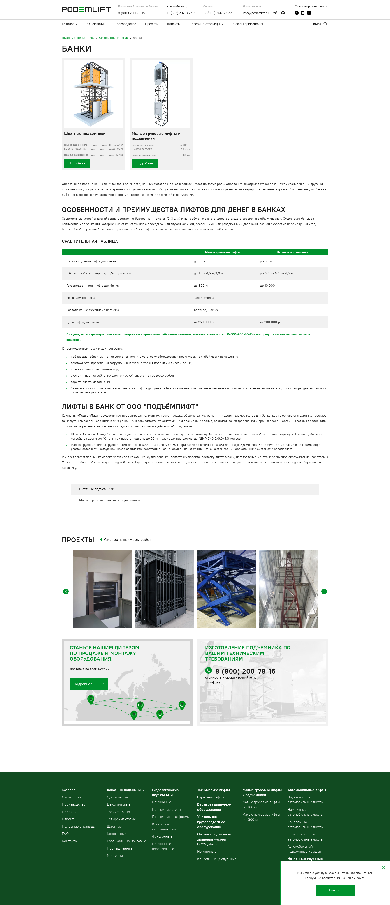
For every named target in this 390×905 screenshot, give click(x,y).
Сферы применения (248, 24)
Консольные (116, 834)
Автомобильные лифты (307, 790)
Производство (125, 24)
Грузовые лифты (210, 797)
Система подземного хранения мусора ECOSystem (214, 839)
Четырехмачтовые (121, 819)
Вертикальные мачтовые (126, 841)
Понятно (335, 890)
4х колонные (162, 836)
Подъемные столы (166, 810)
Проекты (151, 24)
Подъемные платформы (171, 817)
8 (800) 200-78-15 (131, 13)
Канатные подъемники (125, 790)
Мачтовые (115, 856)
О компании (96, 24)
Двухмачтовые (118, 804)
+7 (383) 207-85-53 (181, 13)
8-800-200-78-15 (240, 334)
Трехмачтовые (118, 812)
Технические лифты (213, 790)
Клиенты (173, 24)
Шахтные (114, 826)
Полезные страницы (204, 24)
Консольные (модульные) (217, 859)
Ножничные (161, 802)
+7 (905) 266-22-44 (217, 13)
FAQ (65, 833)
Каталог (68, 24)
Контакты (69, 841)
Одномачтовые (118, 797)
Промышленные (119, 848)
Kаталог (68, 790)
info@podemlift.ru (256, 13)
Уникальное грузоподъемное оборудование (211, 822)
